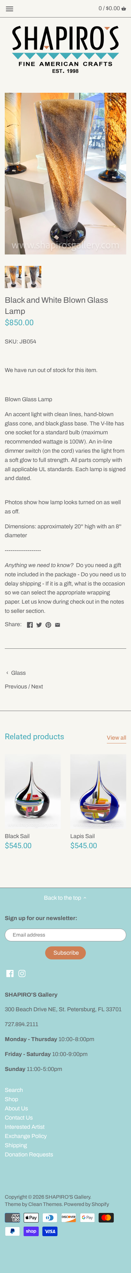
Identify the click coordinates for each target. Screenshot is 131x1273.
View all (116, 738)
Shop (11, 1099)
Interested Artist (25, 1127)
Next (37, 686)
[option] (13, 277)
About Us (16, 1108)
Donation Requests (29, 1154)
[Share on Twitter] (39, 623)
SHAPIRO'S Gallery (67, 1197)
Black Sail (17, 836)
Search (14, 1090)
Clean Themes (45, 1204)
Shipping (16, 1145)
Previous (16, 686)
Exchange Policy (26, 1136)
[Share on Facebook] (30, 623)
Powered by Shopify (86, 1204)
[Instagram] (22, 973)
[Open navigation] (9, 9)
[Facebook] (10, 973)
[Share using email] (57, 623)
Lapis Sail (82, 836)
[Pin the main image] (48, 623)
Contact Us (19, 1117)
